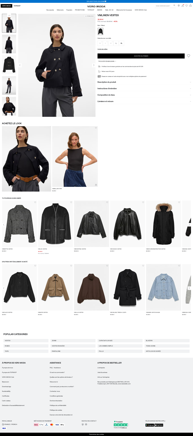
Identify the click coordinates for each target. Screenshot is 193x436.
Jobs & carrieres (102, 372)
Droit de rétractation (56, 400)
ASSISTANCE (55, 363)
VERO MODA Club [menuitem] (141, 10)
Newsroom (5, 382)
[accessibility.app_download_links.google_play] (149, 426)
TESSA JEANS (150, 346)
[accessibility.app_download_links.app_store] (158, 426)
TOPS (7, 351)
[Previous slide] (3, 225)
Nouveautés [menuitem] (50, 10)
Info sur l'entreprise (103, 377)
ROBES (7, 346)
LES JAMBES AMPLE (106, 346)
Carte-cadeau (6, 400)
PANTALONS (56, 351)
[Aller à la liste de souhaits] (187, 6)
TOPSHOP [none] (17, 6)
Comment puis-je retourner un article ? (62, 386)
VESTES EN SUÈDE (58, 346)
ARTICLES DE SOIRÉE (153, 351)
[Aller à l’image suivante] (9, 114)
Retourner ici (54, 382)
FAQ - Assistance (55, 367)
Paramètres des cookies (96, 434)
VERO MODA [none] (6, 6)
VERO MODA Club (8, 377)
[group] (19, 228)
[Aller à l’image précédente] (9, 15)
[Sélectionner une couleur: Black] (100, 31)
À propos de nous (7, 367)
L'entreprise (101, 367)
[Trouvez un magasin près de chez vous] (179, 6)
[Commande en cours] (190, 6)
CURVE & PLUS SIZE (105, 340)
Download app (6, 386)
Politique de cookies (56, 410)
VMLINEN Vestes (108, 15)
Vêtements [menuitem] (60, 10)
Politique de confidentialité (58, 405)
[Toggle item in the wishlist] (188, 55)
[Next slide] (189, 225)
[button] (100, 43)
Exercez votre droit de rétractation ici (61, 415)
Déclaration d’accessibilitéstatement (13, 405)
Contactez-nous (55, 391)
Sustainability (6, 391)
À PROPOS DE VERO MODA (14, 363)
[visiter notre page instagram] (86, 425)
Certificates (5, 396)
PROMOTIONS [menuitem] (80, 10)
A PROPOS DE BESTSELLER (110, 363)
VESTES (7, 340)
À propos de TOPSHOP (9, 372)
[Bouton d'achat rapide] (96, 184)
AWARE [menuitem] (99, 10)
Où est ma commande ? (57, 372)
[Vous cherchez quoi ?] (174, 5)
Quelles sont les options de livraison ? (61, 377)
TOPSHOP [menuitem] (90, 10)
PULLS (101, 351)
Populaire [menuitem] (69, 10)
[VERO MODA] (96, 7)
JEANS (54, 340)
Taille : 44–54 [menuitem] (109, 10)
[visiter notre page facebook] (83, 425)
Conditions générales (56, 396)
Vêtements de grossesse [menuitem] (124, 10)
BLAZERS (149, 340)
